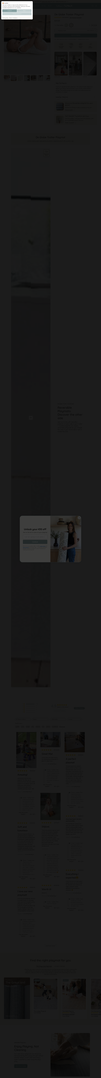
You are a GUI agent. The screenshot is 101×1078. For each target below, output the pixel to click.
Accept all (9, 10)
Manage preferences (17, 13)
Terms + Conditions (13, 18)
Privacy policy (5, 18)
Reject (24, 10)
